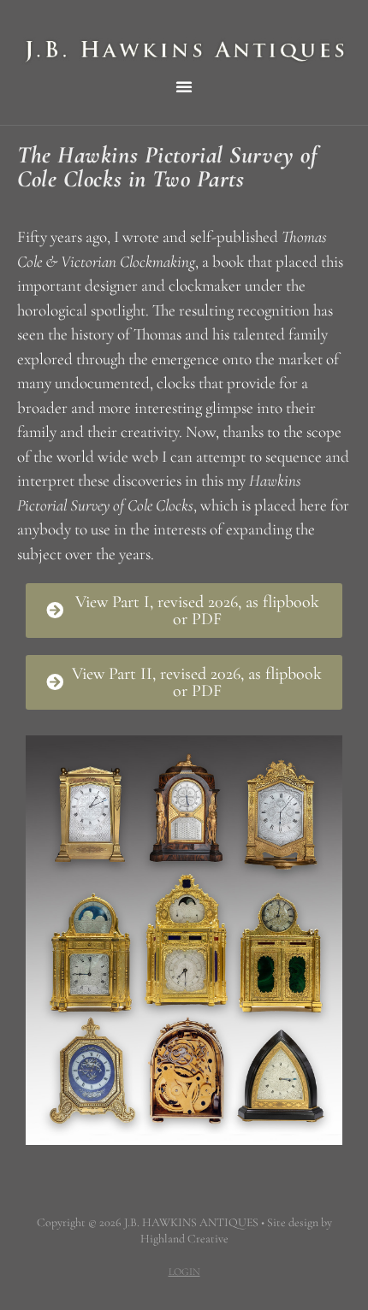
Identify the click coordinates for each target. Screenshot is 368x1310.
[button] (184, 86)
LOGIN (184, 1272)
